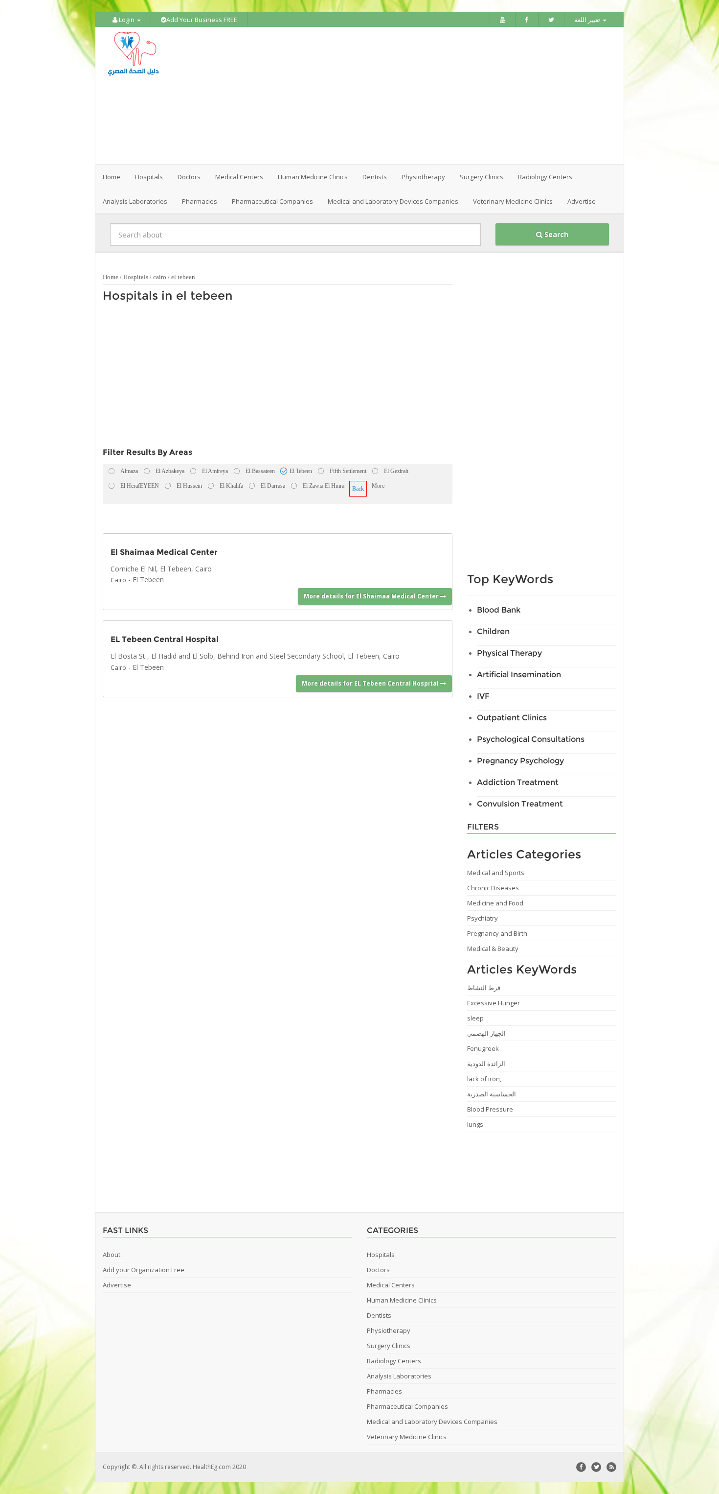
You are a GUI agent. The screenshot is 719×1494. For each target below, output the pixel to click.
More (378, 485)
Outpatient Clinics (512, 717)
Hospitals (135, 277)
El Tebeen (148, 579)
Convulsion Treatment (520, 803)
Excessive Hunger (493, 1002)
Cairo (118, 579)
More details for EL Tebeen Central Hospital (371, 683)
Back (358, 488)
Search (555, 234)
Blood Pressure (490, 1109)
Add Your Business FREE (201, 19)
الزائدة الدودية (486, 1063)
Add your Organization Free (143, 1269)
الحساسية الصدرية (491, 1094)
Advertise (581, 201)
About (111, 1254)
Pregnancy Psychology (520, 760)
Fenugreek (483, 1048)
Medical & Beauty (492, 948)
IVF (483, 696)
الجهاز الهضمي (486, 1033)
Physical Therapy (509, 653)
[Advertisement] (414, 95)
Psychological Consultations (530, 739)
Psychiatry (482, 918)
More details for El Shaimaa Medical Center (372, 596)
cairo (159, 277)
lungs (475, 1124)
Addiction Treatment (518, 782)
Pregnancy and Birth (497, 933)
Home (111, 176)
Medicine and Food (495, 903)
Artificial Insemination (519, 674)
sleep (475, 1018)
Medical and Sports (495, 872)
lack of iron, (484, 1078)
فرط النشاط (483, 987)
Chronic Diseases (493, 887)
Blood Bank (498, 610)
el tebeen (183, 277)
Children (493, 631)
